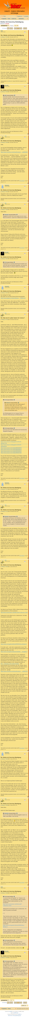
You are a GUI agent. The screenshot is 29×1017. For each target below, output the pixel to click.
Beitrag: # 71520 (5, 91)
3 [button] (14, 28)
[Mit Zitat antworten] (25, 32)
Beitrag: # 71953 (5, 566)
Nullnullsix (7, 185)
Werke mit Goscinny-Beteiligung (11, 22)
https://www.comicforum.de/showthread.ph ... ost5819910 (14, 152)
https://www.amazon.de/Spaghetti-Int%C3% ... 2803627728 (11, 442)
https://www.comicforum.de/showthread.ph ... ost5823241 (14, 671)
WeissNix (6, 85)
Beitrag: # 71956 (5, 805)
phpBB (10, 1011)
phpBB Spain (16, 1012)
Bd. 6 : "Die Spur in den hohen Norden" (10, 663)
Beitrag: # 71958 (5, 893)
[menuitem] (4, 16)
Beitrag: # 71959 (5, 957)
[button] (8, 28)
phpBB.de (19, 1014)
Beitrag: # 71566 (5, 209)
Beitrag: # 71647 (5, 292)
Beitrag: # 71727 (5, 489)
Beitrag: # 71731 (5, 511)
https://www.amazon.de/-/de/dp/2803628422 (11, 451)
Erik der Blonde (22, 180)
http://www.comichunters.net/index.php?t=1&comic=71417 (14, 612)
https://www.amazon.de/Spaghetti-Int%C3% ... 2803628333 (11, 445)
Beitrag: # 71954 (5, 759)
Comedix (7, 23)
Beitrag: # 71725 (5, 319)
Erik (5, 203)
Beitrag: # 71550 (5, 142)
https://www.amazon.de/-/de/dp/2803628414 (11, 449)
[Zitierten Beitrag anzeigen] (14, 95)
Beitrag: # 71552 (5, 191)
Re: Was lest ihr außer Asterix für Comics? (13, 318)
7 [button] (21, 28)
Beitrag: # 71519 (5, 37)
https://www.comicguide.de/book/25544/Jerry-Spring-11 (14, 644)
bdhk (2, 30)
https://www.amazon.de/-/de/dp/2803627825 (11, 452)
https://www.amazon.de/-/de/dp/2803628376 (11, 448)
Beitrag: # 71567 (5, 258)
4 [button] (16, 28)
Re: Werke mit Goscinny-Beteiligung (12, 35)
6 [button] (19, 28)
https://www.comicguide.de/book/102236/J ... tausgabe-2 (14, 651)
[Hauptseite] (14, 5)
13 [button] (24, 28)
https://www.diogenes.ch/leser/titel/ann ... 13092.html (13, 298)
